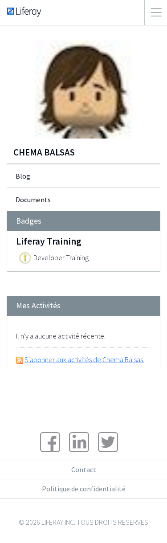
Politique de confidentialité (84, 488)
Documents (33, 199)
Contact (83, 469)
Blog (23, 175)
